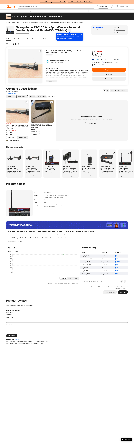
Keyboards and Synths (40, 11)
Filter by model (12, 234)
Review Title (9, 317)
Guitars (19, 11)
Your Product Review (12, 325)
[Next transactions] (125, 281)
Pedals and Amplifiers (28, 11)
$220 (116, 268)
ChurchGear (54, 60)
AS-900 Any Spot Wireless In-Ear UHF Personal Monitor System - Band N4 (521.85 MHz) (33, 170)
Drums (59, 11)
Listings (8, 39)
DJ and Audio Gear (67, 11)
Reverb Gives (116, 11)
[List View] (107, 91)
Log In (126, 6)
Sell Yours (123, 292)
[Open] (53, 237)
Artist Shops (109, 11)
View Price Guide (110, 292)
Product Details (32, 39)
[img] (61, 60)
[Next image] (40, 66)
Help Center (124, 11)
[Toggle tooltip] (18, 44)
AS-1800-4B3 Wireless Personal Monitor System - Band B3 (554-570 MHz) (70, 170)
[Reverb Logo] (11, 6)
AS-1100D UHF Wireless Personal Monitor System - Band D (89, 170)
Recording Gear (52, 11)
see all (17, 339)
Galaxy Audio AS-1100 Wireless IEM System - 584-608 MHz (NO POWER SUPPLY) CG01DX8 (66, 51)
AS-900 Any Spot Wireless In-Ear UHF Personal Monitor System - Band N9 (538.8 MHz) (14, 170)
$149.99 (117, 262)
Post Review (11, 335)
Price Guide (43, 39)
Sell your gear (103, 6)
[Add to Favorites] (69, 30)
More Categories (78, 11)
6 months (63, 278)
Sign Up (122, 6)
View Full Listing (52, 81)
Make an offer (109, 79)
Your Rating (9, 312)
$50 (116, 256)
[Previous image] (10, 66)
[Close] (81, 34)
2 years (75, 278)
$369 (116, 271)
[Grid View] (104, 91)
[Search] (92, 7)
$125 (116, 259)
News (95, 11)
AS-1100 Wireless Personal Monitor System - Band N (52, 170)
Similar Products (19, 39)
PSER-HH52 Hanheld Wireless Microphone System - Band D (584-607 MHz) (125, 170)
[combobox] (30, 238)
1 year (69, 278)
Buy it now (109, 70)
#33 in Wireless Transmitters (22, 33)
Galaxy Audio (47, 192)
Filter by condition (62, 234)
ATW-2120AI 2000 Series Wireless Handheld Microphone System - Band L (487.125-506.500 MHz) (107, 170)
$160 (116, 265)
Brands (91, 11)
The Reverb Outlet (11, 11)
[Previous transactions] (121, 281)
